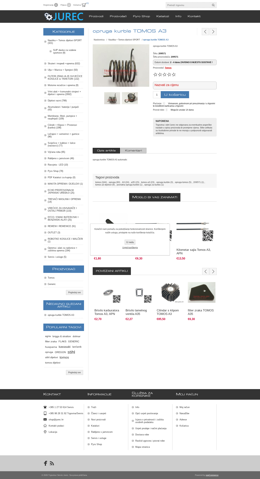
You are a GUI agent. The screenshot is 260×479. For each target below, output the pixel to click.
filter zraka (51, 341)
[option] (108, 300)
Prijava (63, 5)
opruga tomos (181, 182)
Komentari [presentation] (133, 150)
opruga (112, 182)
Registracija (48, 5)
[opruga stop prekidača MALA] (213, 31)
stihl (71, 352)
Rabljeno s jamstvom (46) (61, 158)
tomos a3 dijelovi (103, 185)
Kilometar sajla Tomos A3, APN (194, 251)
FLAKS (62, 341)
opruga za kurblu (152, 185)
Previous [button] (205, 271)
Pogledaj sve (74, 292)
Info (137, 407)
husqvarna (51, 346)
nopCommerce (212, 475)
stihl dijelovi (51, 357)
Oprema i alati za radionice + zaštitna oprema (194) (62, 249)
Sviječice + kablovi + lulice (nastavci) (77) (61, 144)
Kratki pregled (98, 312)
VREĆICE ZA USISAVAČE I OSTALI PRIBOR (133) (62, 209)
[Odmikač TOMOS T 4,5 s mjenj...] (205, 31)
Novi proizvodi (98, 419)
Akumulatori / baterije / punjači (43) (63, 108)
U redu (130, 242)
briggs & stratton (62, 336)
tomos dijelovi (52, 362)
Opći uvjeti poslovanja (146, 413)
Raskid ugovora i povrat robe (150, 440)
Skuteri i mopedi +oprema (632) (64, 63)
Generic (52, 284)
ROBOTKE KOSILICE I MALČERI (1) (65, 240)
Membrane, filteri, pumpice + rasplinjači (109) (62, 117)
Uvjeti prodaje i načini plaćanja (150, 428)
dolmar (76, 336)
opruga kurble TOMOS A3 (61, 315)
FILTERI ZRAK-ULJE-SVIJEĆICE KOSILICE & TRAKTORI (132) (65, 77)
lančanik (77, 346)
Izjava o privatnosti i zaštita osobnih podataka (149, 421)
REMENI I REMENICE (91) (62, 226)
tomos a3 (145, 182)
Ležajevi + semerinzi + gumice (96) (63, 135)
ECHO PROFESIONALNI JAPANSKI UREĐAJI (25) (61, 191)
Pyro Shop (96, 444)
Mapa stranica (142, 447)
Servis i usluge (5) (57, 257)
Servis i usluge (98, 438)
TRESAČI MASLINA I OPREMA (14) (64, 200)
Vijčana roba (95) (56, 152)
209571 (197, 182)
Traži (93, 407)
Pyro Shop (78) (55, 171)
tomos (98, 182)
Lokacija (53, 432)
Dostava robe (142, 434)
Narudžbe (184, 413)
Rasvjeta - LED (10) (58, 164)
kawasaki (65, 346)
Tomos (168, 68)
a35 (133, 182)
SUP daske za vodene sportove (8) (64, 51)
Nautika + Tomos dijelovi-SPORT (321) (65, 41)
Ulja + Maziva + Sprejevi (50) (63, 70)
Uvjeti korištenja (130, 247)
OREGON (60, 352)
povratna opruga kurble (128, 185)
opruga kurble (163, 182)
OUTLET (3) (54, 232)
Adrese (183, 419)
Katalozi (95, 425)
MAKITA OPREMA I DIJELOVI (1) (65, 183)
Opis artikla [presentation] (106, 150)
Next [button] (213, 271)
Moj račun (185, 407)
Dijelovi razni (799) (57, 100)
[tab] (106, 150)
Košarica (184, 425)
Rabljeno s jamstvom (102, 432)
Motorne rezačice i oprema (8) (63, 85)
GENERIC (73, 341)
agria (48, 336)
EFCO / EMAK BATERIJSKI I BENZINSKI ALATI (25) (63, 218)
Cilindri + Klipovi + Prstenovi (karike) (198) (62, 126)
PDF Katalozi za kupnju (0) (61, 177)
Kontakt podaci (56, 425)
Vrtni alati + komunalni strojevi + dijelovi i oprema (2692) (64, 93)
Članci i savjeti (98, 413)
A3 (123, 182)
